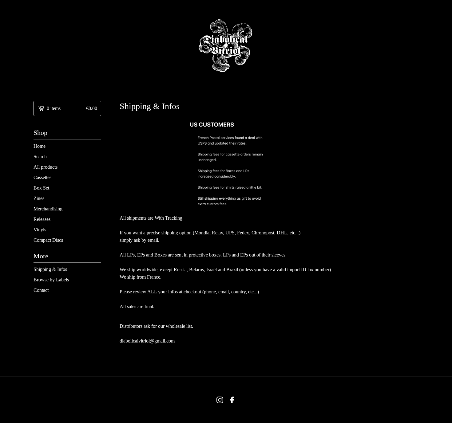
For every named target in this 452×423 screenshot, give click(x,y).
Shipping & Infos (50, 269)
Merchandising (48, 208)
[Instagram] (219, 400)
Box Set (41, 187)
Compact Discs (48, 240)
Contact (41, 290)
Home (40, 146)
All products (45, 167)
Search (40, 156)
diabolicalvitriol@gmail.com (147, 340)
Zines (39, 198)
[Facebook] (232, 400)
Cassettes (42, 177)
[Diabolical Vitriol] (226, 45)
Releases (42, 219)
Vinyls (40, 229)
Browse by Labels (51, 279)
